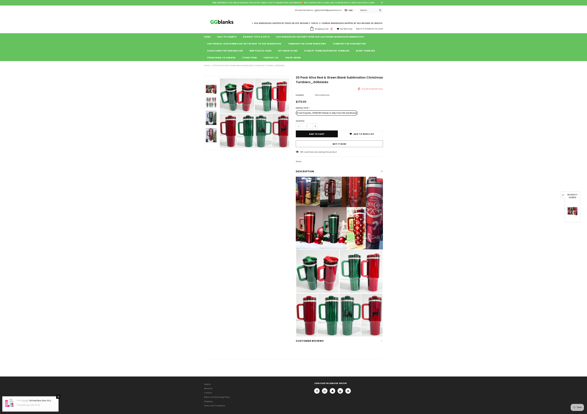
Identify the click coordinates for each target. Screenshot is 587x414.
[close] (381, 2)
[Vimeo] (348, 391)
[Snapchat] (332, 391)
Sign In (359, 28)
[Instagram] (324, 391)
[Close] (58, 397)
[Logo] (221, 22)
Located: (300, 95)
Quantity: (300, 121)
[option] (255, 113)
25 (301, 152)
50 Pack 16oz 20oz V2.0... (41, 400)
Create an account (374, 28)
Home (207, 65)
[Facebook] (317, 391)
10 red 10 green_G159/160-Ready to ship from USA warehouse (326, 113)
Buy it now (339, 144)
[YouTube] (340, 391)
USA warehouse (322, 95)
